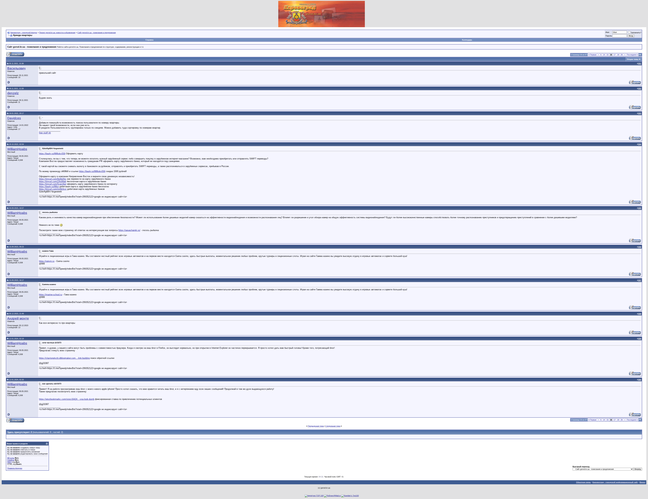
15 (607, 55)
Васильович (16, 68)
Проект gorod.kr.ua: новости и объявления (57, 33)
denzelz (13, 93)
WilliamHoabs (17, 149)
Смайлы (10, 460)
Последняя (632, 55)
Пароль (608, 36)
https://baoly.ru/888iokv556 (52, 153)
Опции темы (632, 59)
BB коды (10, 458)
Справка (149, 40)
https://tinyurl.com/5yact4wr (52, 184)
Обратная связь (583, 482)
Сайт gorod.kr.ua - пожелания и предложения (96, 33)
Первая (592, 55)
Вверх (642, 482)
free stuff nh (45, 133)
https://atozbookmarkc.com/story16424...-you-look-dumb (66, 399)
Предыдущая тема (316, 426)
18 (618, 55)
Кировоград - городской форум (23, 33)
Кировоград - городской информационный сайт (615, 482)
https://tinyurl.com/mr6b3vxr (52, 189)
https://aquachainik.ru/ (129, 230)
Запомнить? (636, 33)
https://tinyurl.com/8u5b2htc (52, 179)
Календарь (467, 40)
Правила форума (14, 468)
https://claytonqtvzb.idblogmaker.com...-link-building (64, 358)
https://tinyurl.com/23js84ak (52, 181)
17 (615, 55)
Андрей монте (18, 318)
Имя (607, 32)
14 (604, 55)
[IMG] (9, 462)
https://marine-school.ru (50, 294)
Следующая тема (332, 426)
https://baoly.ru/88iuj (49, 186)
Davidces (14, 118)
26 (622, 55)
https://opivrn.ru (46, 261)
